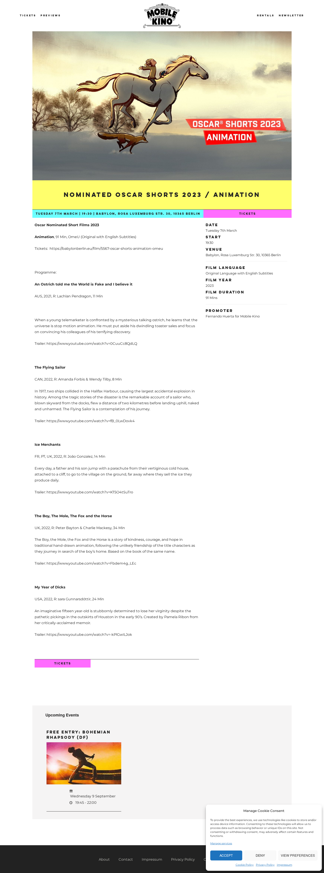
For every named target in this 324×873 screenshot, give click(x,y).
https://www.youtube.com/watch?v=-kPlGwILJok (89, 634)
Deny (260, 855)
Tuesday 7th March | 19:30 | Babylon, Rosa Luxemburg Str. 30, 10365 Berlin (118, 214)
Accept (226, 855)
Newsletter (291, 15)
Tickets (28, 15)
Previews (51, 15)
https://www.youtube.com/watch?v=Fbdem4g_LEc (91, 563)
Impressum (284, 864)
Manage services (221, 843)
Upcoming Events (62, 715)
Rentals (265, 15)
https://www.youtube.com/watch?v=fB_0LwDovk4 (91, 421)
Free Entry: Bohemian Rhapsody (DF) (79, 734)
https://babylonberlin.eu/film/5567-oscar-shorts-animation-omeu (106, 248)
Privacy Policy (265, 864)
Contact (126, 859)
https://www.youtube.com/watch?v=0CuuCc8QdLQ (92, 343)
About (104, 859)
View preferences (298, 855)
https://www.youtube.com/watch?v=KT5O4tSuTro (90, 492)
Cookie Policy (245, 864)
